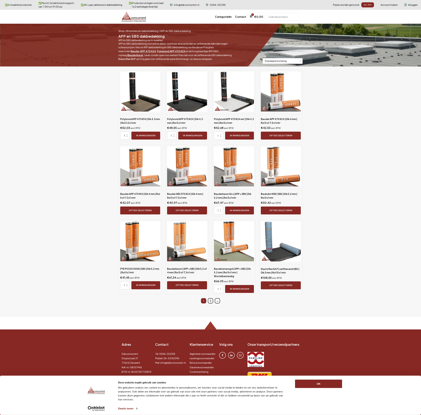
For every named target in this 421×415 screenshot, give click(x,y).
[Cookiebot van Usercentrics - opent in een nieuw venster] (96, 408)
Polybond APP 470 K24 (171, 51)
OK (319, 383)
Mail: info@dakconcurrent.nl (170, 362)
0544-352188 (167, 353)
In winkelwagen (146, 135)
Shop (121, 30)
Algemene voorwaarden (202, 353)
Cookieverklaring (199, 371)
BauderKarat (135, 55)
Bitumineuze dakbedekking (142, 30)
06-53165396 (171, 358)
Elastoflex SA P (127, 58)
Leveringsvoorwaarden (202, 358)
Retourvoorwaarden (201, 362)
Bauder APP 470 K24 (143, 51)
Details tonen (125, 408)
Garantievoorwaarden (202, 367)
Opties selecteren (280, 135)
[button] (223, 17)
